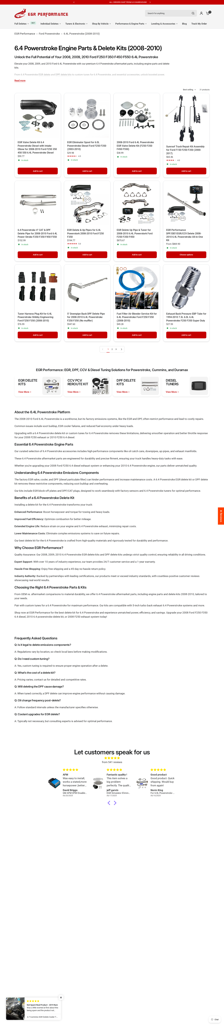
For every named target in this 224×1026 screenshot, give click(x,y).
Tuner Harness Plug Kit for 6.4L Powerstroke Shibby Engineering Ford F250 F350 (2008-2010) (35, 317)
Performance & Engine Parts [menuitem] (129, 23)
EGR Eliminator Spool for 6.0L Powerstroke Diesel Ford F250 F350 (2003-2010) (86, 146)
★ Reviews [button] (221, 516)
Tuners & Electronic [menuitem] (75, 23)
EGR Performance (24, 33)
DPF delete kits (63, 74)
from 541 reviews (112, 762)
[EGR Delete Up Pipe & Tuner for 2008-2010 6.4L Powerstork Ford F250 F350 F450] (136, 203)
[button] (110, 803)
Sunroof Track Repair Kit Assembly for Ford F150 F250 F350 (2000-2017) (185, 150)
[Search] (193, 13)
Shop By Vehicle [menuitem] (100, 23)
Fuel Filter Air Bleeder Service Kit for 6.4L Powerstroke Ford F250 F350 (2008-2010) (137, 317)
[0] (207, 13)
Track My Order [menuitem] (199, 23)
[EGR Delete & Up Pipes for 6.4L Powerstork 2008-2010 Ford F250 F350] (87, 203)
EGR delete (44, 74)
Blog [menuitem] (184, 23)
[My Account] (201, 13)
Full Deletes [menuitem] (20, 23)
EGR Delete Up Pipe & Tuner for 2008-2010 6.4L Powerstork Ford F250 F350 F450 (135, 233)
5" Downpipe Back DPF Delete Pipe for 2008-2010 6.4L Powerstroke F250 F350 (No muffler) (86, 317)
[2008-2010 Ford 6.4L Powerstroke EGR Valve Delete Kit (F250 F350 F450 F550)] (136, 116)
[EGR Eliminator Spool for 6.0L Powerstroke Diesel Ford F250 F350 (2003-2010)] (87, 116)
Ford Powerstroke (49, 33)
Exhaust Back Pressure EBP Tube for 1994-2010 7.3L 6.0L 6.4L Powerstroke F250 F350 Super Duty (186, 317)
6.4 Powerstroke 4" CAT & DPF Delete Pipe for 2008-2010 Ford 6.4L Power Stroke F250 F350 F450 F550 (37, 233)
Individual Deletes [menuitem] (50, 23)
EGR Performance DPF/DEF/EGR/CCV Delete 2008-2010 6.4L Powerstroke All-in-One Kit (184, 235)
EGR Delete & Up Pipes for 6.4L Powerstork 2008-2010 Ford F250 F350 (85, 233)
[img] (112, 758)
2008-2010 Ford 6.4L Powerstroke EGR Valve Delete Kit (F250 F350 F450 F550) (135, 146)
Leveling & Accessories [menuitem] (163, 23)
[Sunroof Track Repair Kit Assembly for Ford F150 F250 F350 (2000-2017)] (186, 118)
